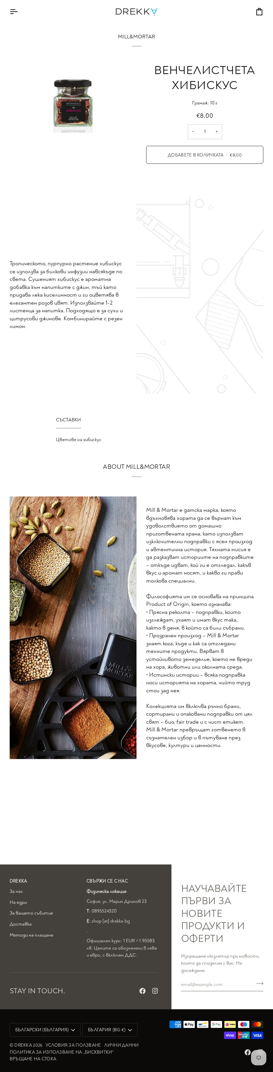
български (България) (42, 1030)
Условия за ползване (73, 1045)
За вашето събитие (31, 913)
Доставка (21, 924)
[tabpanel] (136, 439)
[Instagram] (155, 991)
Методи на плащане (31, 935)
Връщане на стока (33, 1059)
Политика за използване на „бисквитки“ (62, 1052)
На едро (18, 902)
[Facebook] (142, 991)
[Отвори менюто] (20, 11)
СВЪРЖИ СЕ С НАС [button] (107, 881)
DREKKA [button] (18, 881)
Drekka (23, 1045)
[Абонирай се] (257, 983)
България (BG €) (107, 1030)
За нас (16, 891)
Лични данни (121, 1045)
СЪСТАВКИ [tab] (68, 420)
